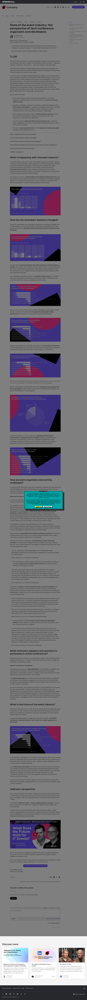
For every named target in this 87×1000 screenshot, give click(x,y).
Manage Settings (47, 506)
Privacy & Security (6, 988)
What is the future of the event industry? (76, 40)
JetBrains (14, 997)
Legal (22, 988)
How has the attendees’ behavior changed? (76, 28)
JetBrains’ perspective (74, 43)
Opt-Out (53, 504)
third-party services (34, 503)
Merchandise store (79, 994)
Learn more (46, 497)
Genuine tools (29, 988)
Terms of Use (51, 501)
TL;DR (70, 22)
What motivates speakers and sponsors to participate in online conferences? (76, 36)
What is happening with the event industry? (76, 25)
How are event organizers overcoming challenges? (77, 32)
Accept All (38, 506)
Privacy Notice (40, 501)
